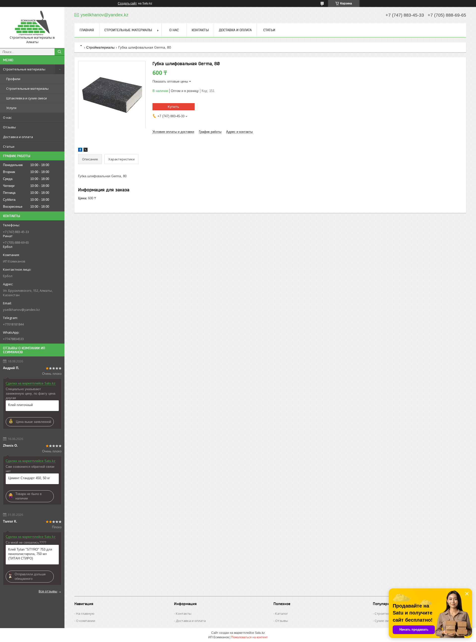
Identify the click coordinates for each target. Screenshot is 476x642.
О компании (85, 620)
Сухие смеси (384, 620)
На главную (85, 613)
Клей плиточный (20, 405)
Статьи (8, 146)
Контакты (200, 30)
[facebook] (80, 150)
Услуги (11, 108)
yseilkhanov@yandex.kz (21, 309)
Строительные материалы (24, 69)
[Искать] (59, 52)
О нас (7, 117)
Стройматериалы (100, 47)
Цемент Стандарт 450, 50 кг (29, 478)
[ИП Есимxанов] (32, 23)
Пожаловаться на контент (249, 637)
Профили (13, 79)
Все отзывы (48, 591)
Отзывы (9, 127)
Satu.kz (260, 633)
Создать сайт (127, 3)
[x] (86, 150)
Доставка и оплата (18, 137)
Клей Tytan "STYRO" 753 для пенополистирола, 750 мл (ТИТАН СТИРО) (30, 554)
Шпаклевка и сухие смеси (26, 98)
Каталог (281, 613)
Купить (173, 106)
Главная (87, 30)
